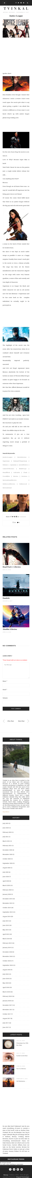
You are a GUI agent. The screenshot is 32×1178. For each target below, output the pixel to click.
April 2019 (6, 934)
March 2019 (6, 938)
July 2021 (5, 836)
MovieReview (21, 457)
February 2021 (7, 845)
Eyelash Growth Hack (21, 1055)
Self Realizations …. (21, 1081)
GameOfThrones (8, 468)
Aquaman (13, 465)
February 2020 (7, 890)
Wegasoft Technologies (22, 1177)
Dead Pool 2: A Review (12, 567)
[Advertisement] (16, 55)
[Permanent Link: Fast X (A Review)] (8, 1074)
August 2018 (6, 969)
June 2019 (6, 925)
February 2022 (7, 832)
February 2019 (7, 943)
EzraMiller (6, 476)
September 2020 (8, 863)
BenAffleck (6, 472)
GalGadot (16, 472)
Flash (25, 472)
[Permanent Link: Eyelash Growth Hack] (8, 1061)
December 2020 (7, 850)
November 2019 (7, 903)
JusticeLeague (7, 457)
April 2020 (6, 881)
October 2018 (7, 961)
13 (15, 522)
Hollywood (23, 484)
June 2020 (6, 876)
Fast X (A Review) (21, 1068)
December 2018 (7, 952)
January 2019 (7, 947)
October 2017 (7, 1014)
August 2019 (6, 916)
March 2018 (6, 992)
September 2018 (8, 965)
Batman (5, 465)
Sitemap (5, 1175)
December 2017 (7, 1005)
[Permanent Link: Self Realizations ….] (8, 1086)
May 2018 (5, 983)
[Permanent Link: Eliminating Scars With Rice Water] (8, 1048)
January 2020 (7, 894)
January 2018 (7, 1001)
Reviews (12, 12)
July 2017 (5, 1023)
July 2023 (5, 823)
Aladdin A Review (10, 629)
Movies (5, 12)
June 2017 (6, 1027)
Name (5, 681)
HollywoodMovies (9, 484)
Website (5, 698)
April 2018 (6, 987)
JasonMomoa (23, 465)
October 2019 (7, 907)
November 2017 (7, 1009)
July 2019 (5, 921)
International (7, 488)
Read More (6, 812)
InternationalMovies (10, 480)
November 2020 (7, 854)
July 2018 (5, 974)
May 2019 (5, 930)
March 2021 (6, 841)
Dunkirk (6, 598)
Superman (6, 461)
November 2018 (7, 956)
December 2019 (7, 899)
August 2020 (6, 868)
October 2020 (7, 859)
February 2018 (7, 996)
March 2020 (6, 885)
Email (5, 689)
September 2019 (8, 912)
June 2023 (6, 828)
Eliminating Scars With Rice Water (22, 1044)
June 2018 (6, 978)
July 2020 (5, 872)
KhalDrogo (22, 468)
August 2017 (6, 1018)
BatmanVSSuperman (20, 461)
